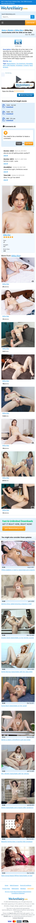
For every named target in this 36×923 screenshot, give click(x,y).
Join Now (29, 143)
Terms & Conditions (25, 885)
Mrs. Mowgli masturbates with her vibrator (15, 773)
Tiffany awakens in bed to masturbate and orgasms (18, 570)
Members (23, 888)
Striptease (19, 65)
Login (19, 143)
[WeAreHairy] (18, 899)
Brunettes (29, 63)
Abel (10, 61)
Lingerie (26, 65)
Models (10, 30)
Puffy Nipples (10, 65)
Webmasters (15, 888)
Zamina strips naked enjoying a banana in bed (16, 604)
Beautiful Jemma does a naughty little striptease (16, 841)
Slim (4, 65)
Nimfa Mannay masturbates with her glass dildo (17, 672)
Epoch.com (12, 913)
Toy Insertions (21, 63)
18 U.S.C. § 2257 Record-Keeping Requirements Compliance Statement (18, 892)
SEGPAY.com (7, 916)
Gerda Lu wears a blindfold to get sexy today (15, 740)
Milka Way (19, 30)
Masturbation (11, 63)
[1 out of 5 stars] (15, 91)
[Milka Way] (18, 209)
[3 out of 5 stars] (19, 91)
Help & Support (14, 885)
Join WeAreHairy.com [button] (14, 528)
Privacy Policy (6, 888)
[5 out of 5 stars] (23, 91)
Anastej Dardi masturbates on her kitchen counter (17, 638)
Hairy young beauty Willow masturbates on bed (16, 875)
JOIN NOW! (30, 23)
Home (4, 30)
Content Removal (18, 918)
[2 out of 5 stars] (17, 91)
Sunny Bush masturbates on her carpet (14, 706)
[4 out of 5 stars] (21, 91)
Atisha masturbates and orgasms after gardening (17, 807)
